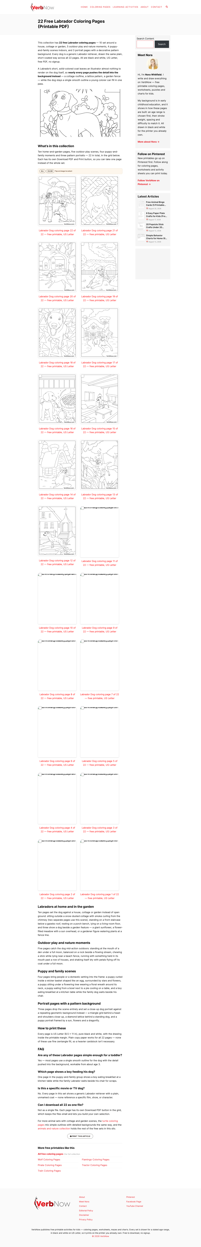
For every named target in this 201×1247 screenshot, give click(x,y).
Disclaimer (84, 1215)
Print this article (80, 1136)
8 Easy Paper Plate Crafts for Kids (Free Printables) (156, 215)
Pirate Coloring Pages (50, 1165)
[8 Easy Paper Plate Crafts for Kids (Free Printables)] (141, 215)
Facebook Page (133, 1201)
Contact (83, 1206)
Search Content (145, 38)
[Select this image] (40, 177)
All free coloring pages (50, 1154)
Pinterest (130, 1197)
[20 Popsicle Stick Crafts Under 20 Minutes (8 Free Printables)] (141, 226)
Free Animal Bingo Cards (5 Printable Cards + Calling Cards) (155, 203)
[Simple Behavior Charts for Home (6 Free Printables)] (141, 237)
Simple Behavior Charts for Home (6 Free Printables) (155, 237)
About (82, 1197)
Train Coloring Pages (49, 1170)
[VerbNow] (52, 7)
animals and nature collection (54, 1128)
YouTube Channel (134, 1206)
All (42, 171)
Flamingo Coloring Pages (95, 1159)
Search (162, 44)
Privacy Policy (86, 1219)
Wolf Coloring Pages (49, 1159)
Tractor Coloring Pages (94, 1165)
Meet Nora (84, 1201)
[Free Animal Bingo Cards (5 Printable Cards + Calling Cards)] (141, 204)
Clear (50, 171)
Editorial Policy (86, 1210)
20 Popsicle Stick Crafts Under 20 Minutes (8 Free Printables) (155, 226)
